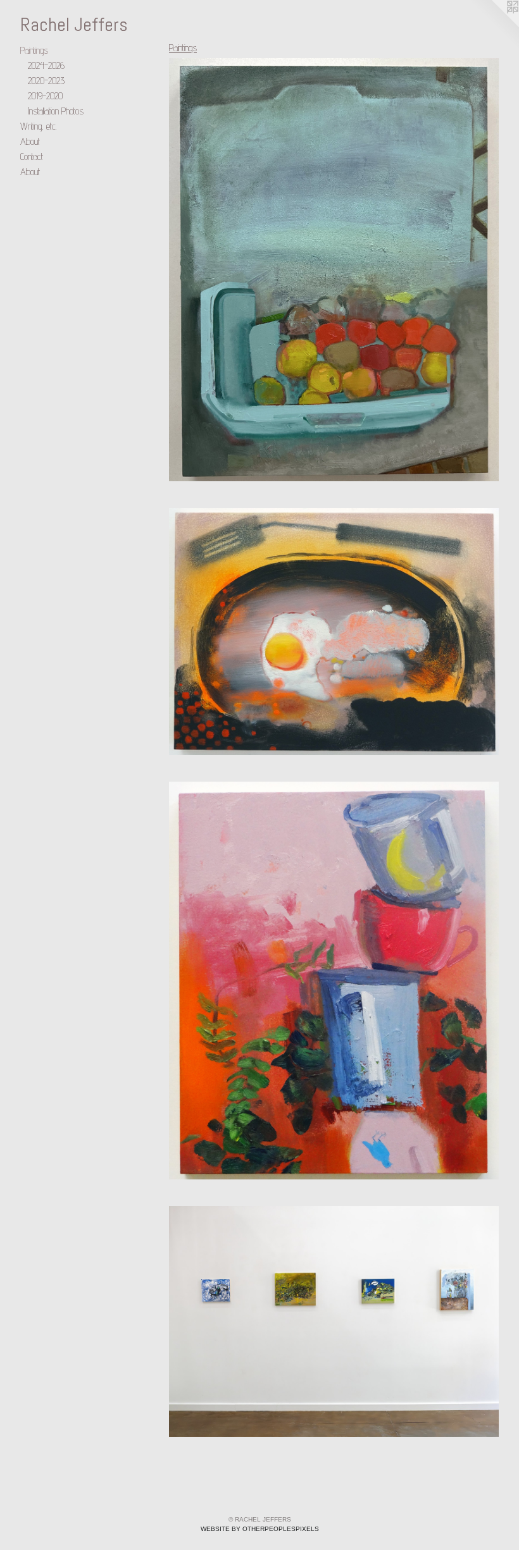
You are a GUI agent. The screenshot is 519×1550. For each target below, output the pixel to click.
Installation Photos (56, 111)
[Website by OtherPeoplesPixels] (493, 25)
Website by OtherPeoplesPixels (260, 1528)
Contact (31, 157)
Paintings (34, 50)
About (30, 141)
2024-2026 (46, 65)
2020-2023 (46, 81)
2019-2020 (45, 96)
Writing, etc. (38, 126)
